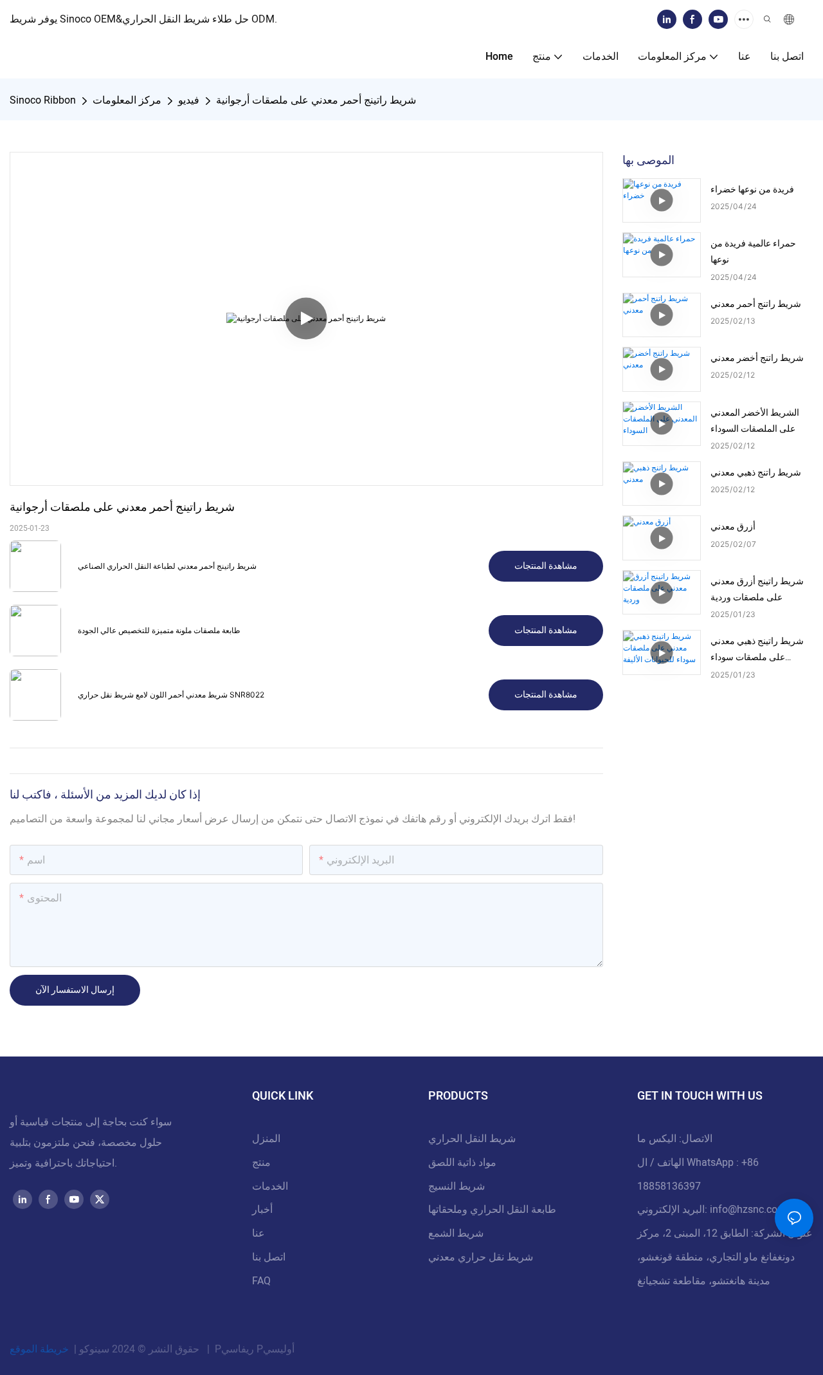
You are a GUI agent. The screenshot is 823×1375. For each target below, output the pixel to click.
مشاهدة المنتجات (545, 566)
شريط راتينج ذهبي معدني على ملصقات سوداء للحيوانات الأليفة (757, 649)
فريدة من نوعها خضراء (752, 189)
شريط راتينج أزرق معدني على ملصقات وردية (757, 589)
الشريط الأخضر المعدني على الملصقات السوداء (754, 421)
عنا (258, 1233)
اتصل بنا (268, 1257)
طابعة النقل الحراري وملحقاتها (492, 1209)
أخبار (262, 1209)
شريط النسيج (456, 1186)
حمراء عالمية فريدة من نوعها (753, 251)
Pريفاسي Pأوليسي (253, 1349)
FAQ (261, 1281)
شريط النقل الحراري (472, 1139)
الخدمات (270, 1186)
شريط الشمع (456, 1233)
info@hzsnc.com (748, 1209)
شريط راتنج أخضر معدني (757, 358)
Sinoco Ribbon (43, 100)
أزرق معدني (732, 526)
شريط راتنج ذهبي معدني (755, 472)
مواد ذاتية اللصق (462, 1162)
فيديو (188, 100)
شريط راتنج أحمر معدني (755, 304)
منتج (261, 1162)
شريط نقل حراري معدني (480, 1257)
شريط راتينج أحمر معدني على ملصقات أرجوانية (316, 100)
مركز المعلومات (127, 100)
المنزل (266, 1139)
